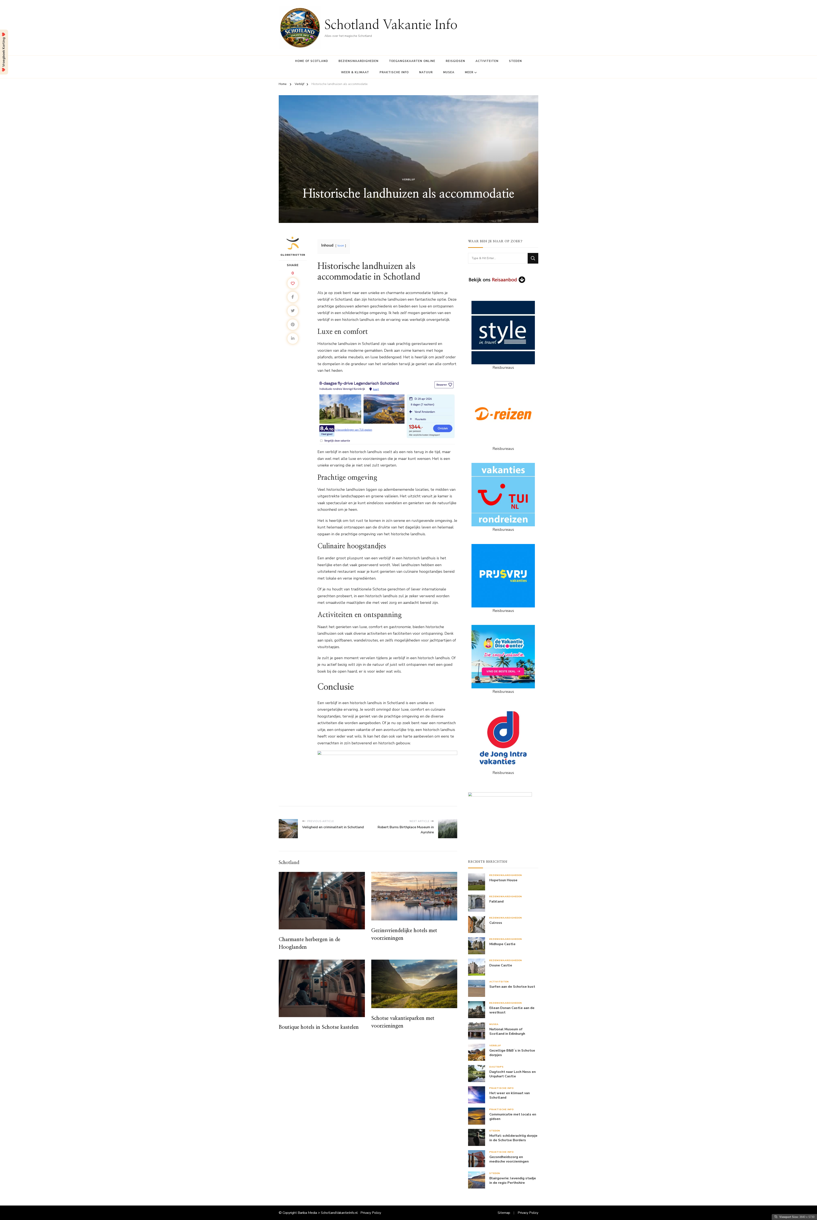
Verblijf (408, 179)
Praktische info (394, 72)
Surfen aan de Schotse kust (512, 987)
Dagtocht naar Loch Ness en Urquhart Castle (512, 1074)
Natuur (426, 72)
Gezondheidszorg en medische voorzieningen (509, 1159)
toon (340, 245)
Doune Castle (500, 965)
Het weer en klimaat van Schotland (509, 1095)
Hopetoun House (503, 880)
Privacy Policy (370, 1212)
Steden (515, 61)
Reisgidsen (455, 61)
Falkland (496, 901)
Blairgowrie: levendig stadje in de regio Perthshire (512, 1180)
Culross (495, 923)
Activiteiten (487, 61)
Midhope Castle (502, 944)
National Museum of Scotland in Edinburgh (507, 1031)
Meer (469, 72)
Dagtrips (496, 1066)
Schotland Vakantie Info (390, 25)
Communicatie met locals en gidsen (512, 1116)
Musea (448, 72)
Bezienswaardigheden (359, 61)
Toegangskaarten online (412, 61)
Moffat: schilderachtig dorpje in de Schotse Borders (513, 1138)
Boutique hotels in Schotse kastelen (319, 1027)
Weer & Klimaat (355, 72)
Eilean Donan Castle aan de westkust (511, 1010)
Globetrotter (292, 255)
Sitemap (504, 1212)
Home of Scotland (311, 61)
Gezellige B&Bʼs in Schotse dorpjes (512, 1052)
